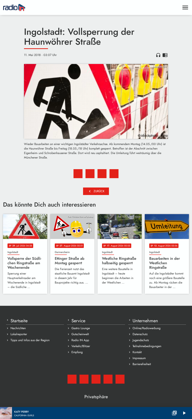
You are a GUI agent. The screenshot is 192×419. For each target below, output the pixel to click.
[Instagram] (96, 379)
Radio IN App (80, 340)
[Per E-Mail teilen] (114, 173)
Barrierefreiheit (142, 364)
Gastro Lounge (80, 328)
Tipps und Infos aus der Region (30, 340)
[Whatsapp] (108, 379)
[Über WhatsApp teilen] (102, 173)
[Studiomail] (72, 379)
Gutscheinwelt (80, 334)
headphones (158, 55)
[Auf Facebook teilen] (78, 173)
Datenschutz (140, 334)
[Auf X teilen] (90, 173)
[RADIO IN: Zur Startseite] (91, 7)
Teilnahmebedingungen (147, 346)
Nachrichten (18, 328)
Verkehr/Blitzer (80, 346)
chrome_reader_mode (165, 55)
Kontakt (137, 352)
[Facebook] (84, 379)
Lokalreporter (18, 334)
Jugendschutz (141, 340)
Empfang (77, 352)
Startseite (19, 321)
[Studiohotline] (120, 379)
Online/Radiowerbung (146, 328)
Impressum (139, 358)
